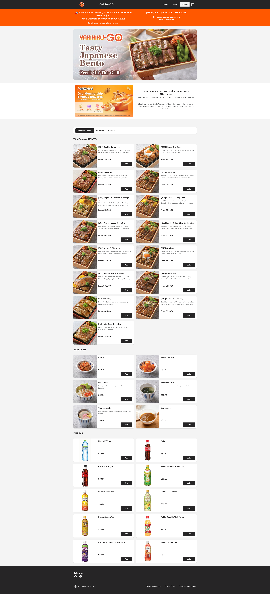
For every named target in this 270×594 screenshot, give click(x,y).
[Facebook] (75, 576)
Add (126, 163)
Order (165, 4)
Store (175, 4)
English (93, 586)
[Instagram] (80, 576)
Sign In (185, 4)
